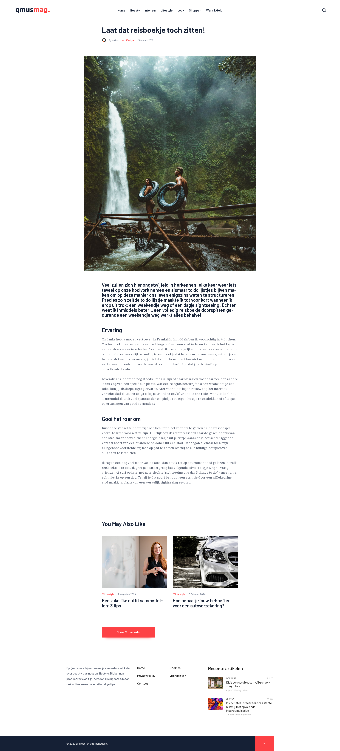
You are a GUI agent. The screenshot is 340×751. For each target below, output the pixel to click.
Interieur (231, 678)
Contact (142, 683)
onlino (245, 690)
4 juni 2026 (232, 690)
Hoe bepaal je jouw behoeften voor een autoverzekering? (202, 603)
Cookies (175, 668)
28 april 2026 (233, 714)
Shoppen (230, 699)
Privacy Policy (146, 675)
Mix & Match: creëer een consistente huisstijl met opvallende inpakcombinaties (249, 706)
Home (141, 668)
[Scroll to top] (264, 743)
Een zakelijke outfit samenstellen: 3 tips (132, 603)
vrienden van (178, 675)
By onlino (114, 40)
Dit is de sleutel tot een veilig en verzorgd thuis (248, 684)
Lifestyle (130, 40)
